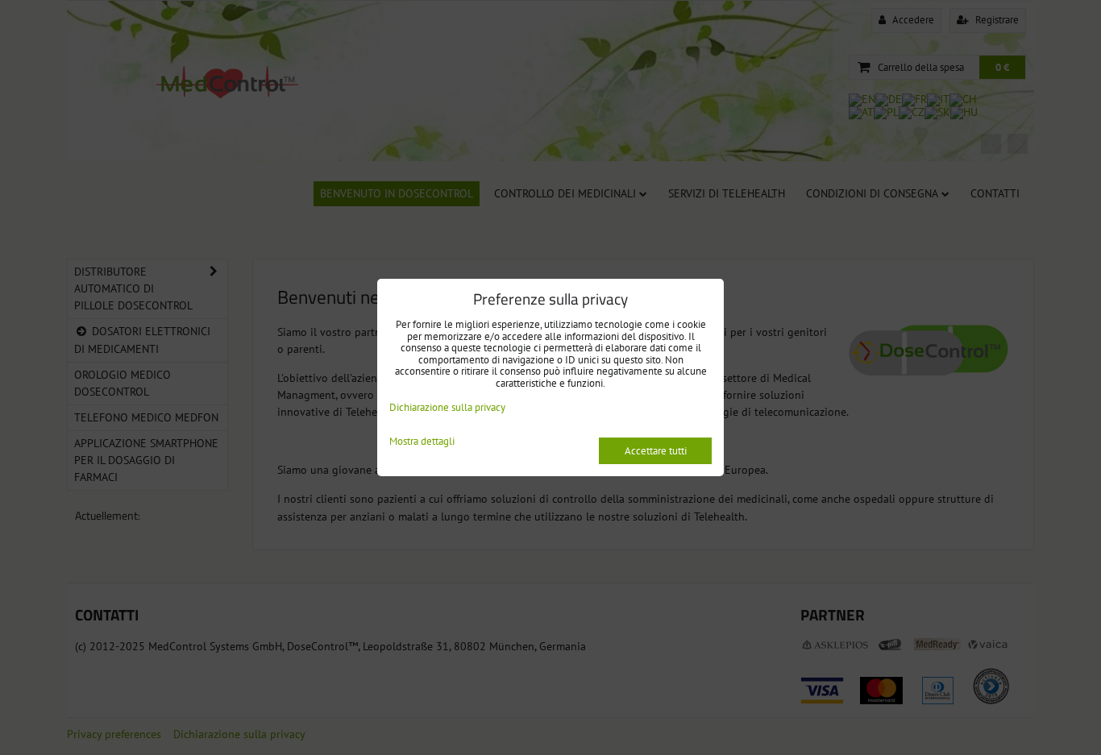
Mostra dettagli (422, 442)
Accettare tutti (656, 451)
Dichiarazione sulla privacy (447, 407)
